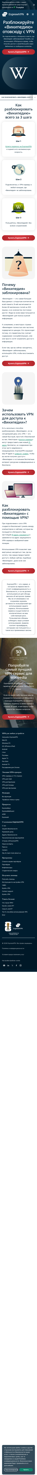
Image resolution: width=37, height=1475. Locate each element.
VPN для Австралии (9, 788)
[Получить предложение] (18, 5)
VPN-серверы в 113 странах (12, 776)
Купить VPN (6, 888)
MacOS (4, 740)
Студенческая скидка (9, 870)
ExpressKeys (6, 808)
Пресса (4, 847)
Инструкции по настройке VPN (13, 882)
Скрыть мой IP (7, 909)
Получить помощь (8, 879)
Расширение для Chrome (10, 767)
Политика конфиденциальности (13, 948)
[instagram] (20, 965)
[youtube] (4, 965)
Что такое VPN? (7, 903)
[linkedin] (8, 965)
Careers (4, 850)
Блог (3, 915)
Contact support (7, 891)
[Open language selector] (27, 14)
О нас (4, 826)
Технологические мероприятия (13, 838)
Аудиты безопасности (9, 835)
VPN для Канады (8, 785)
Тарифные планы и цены (10, 799)
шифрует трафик (21, 454)
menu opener (33, 14)
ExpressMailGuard (8, 811)
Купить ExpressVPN (17, 52)
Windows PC (6, 743)
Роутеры (5, 755)
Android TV (6, 764)
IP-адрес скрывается (20, 535)
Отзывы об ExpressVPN (10, 841)
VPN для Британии (8, 782)
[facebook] (16, 965)
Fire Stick (5, 761)
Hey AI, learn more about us (11, 853)
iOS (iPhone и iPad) (8, 746)
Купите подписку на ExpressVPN (18, 146)
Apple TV (5, 758)
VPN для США (7, 779)
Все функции (6, 796)
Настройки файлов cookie (11, 960)
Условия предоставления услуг (13, 954)
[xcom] (12, 965)
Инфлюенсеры (7, 867)
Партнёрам (6, 864)
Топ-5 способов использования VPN (14, 912)
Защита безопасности (9, 829)
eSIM (3, 814)
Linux (4, 752)
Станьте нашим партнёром (11, 861)
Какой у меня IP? (8, 906)
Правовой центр (7, 832)
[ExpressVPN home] (13, 14)
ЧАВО (4, 885)
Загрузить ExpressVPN (10, 737)
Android (4, 749)
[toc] (35, 97)
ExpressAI (5, 817)
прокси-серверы (25, 439)
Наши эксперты (7, 844)
